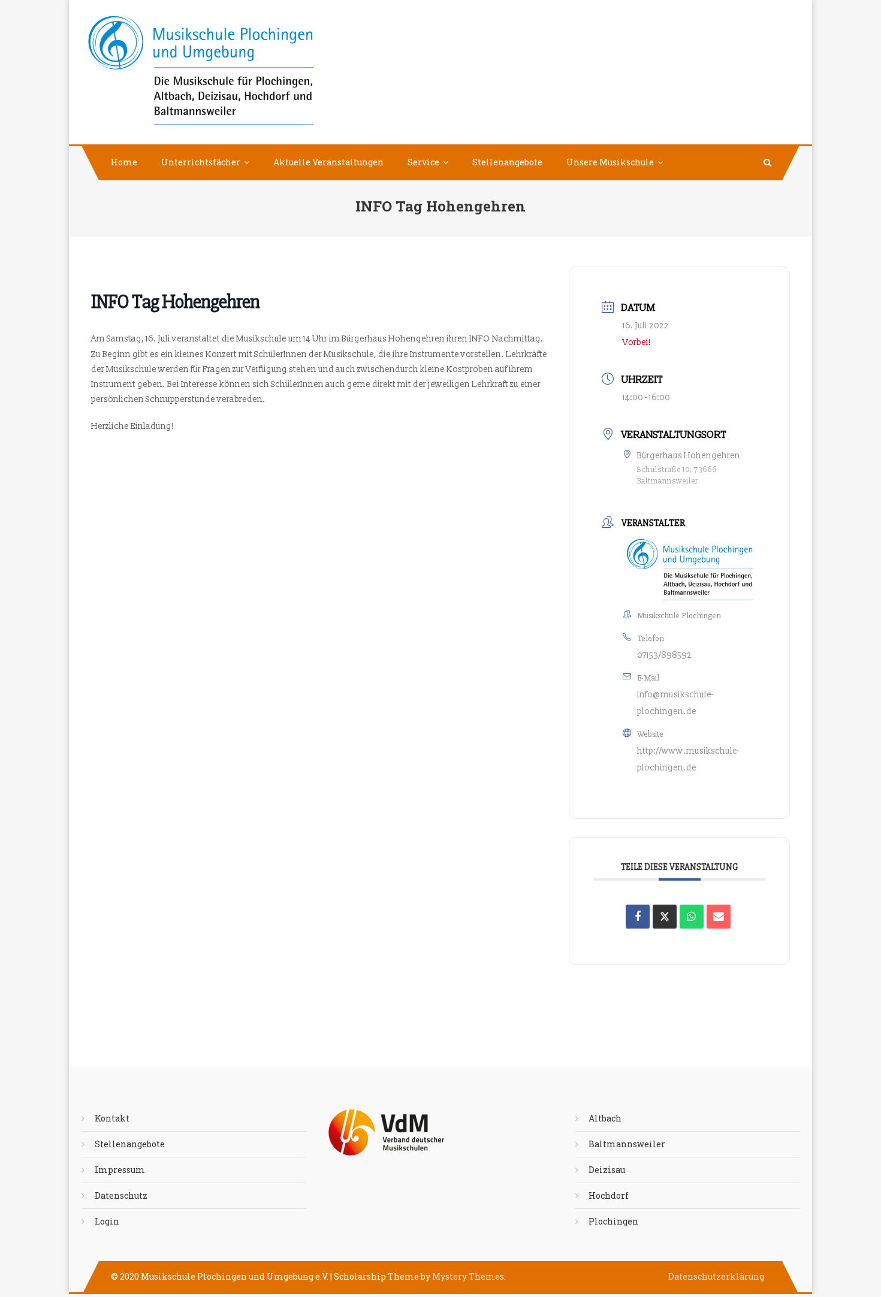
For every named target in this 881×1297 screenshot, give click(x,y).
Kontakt (112, 1118)
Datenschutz (121, 1195)
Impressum (120, 1169)
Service (423, 162)
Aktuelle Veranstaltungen (328, 162)
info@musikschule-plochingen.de (675, 703)
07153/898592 (664, 655)
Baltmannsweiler (627, 1144)
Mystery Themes (468, 1276)
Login (107, 1221)
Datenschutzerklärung (716, 1276)
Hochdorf (609, 1195)
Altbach (605, 1118)
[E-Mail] (719, 917)
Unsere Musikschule (610, 162)
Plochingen (613, 1221)
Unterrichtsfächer (200, 162)
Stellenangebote (507, 162)
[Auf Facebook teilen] (638, 917)
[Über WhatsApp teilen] (692, 917)
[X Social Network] (665, 917)
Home (124, 162)
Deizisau (607, 1169)
